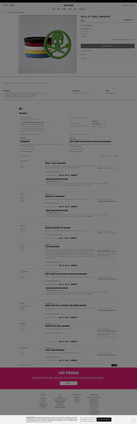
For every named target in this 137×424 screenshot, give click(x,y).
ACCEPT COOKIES (104, 419)
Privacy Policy (39, 422)
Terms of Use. (49, 422)
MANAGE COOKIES (88, 419)
